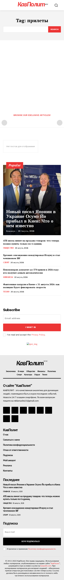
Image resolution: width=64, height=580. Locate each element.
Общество (8, 248)
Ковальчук (10, 231)
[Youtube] (14, 418)
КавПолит (55, 564)
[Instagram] (14, 410)
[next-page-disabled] (59, 123)
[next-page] (10, 300)
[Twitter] (48, 410)
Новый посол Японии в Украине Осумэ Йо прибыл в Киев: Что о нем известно (31, 218)
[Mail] (23, 410)
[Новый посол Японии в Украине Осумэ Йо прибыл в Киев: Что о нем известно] (32, 200)
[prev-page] (4, 123)
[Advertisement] (32, 74)
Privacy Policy (38, 335)
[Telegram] (40, 410)
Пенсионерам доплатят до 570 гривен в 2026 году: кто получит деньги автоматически (31, 271)
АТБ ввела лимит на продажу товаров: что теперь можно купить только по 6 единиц (31, 242)
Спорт (6, 262)
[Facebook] (6, 410)
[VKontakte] (6, 418)
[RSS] (31, 410)
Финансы (8, 277)
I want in (30, 327)
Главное (6, 492)
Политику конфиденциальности (41, 549)
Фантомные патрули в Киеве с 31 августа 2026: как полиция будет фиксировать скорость (31, 286)
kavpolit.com (46, 566)
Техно (6, 292)
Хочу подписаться (30, 541)
